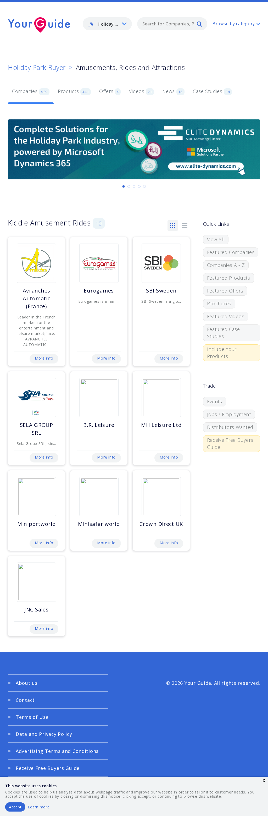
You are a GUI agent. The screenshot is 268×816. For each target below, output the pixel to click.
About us (27, 683)
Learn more (38, 806)
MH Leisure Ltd (161, 424)
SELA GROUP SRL (36, 428)
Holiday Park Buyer (37, 67)
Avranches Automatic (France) (36, 298)
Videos (140, 91)
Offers (109, 91)
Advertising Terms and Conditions (57, 751)
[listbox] (107, 23)
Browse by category (234, 23)
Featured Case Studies (223, 332)
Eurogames (99, 290)
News (172, 91)
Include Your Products (222, 352)
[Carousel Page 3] (134, 186)
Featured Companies (231, 252)
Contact (25, 700)
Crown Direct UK (161, 523)
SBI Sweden (161, 290)
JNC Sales (36, 609)
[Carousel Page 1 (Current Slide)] (123, 186)
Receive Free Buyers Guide (230, 443)
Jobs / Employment (229, 414)
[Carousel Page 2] (128, 186)
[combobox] (172, 23)
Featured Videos (225, 316)
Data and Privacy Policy (44, 734)
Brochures (219, 303)
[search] (199, 24)
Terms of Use (32, 717)
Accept (15, 806)
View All (216, 239)
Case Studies (211, 91)
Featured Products (228, 278)
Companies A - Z (226, 265)
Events (214, 401)
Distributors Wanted (230, 427)
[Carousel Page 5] (144, 186)
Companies (30, 91)
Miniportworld (36, 523)
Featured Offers (225, 291)
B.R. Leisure (98, 424)
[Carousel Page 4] (139, 186)
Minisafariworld (99, 523)
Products (73, 91)
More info (44, 358)
